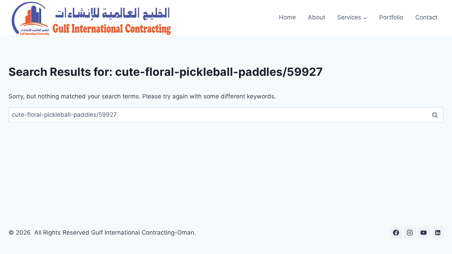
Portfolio (391, 17)
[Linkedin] (438, 232)
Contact (426, 17)
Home (287, 17)
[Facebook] (396, 232)
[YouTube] (424, 232)
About (316, 17)
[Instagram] (410, 232)
